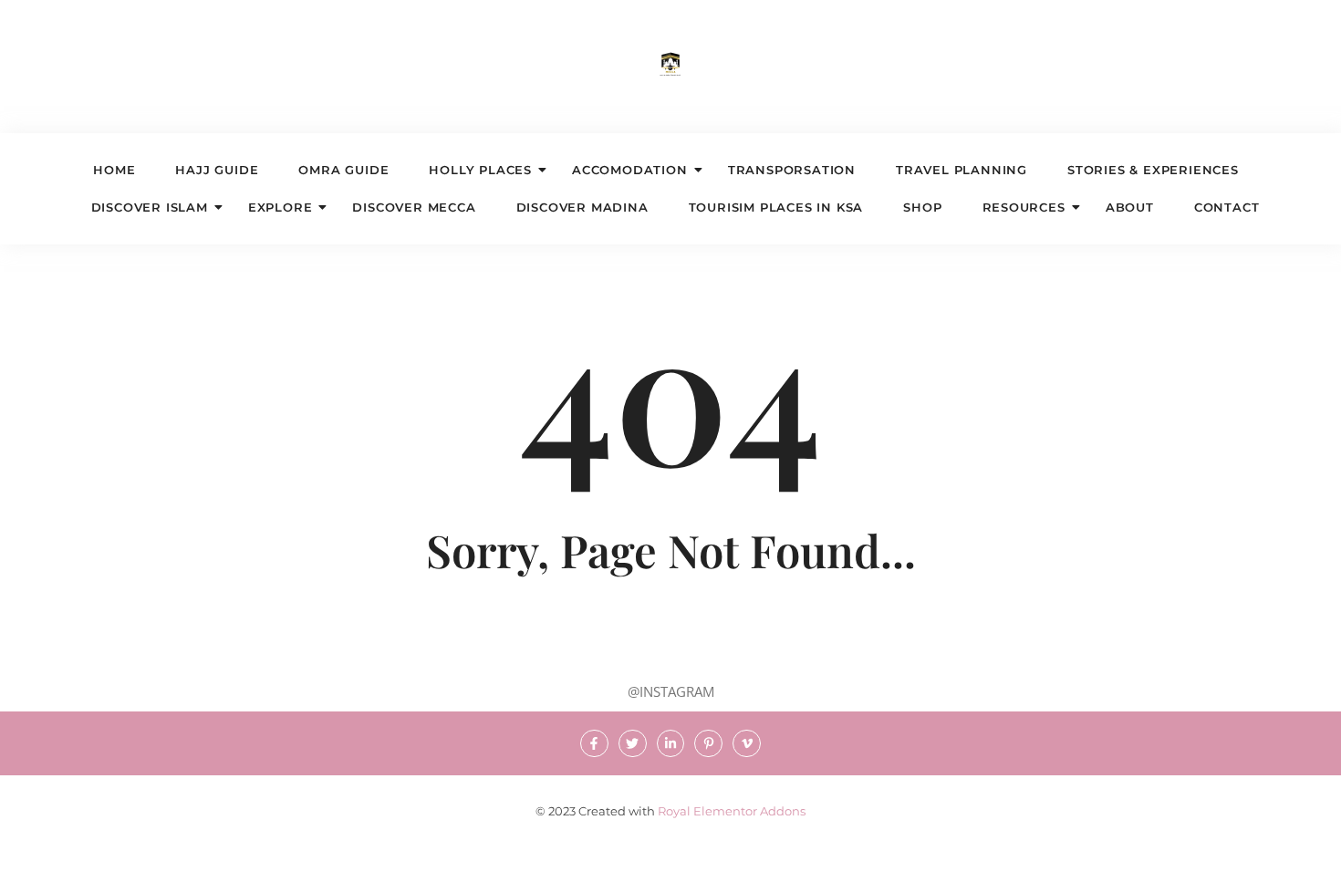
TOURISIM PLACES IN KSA (776, 207)
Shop (922, 207)
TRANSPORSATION (792, 169)
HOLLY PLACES (480, 169)
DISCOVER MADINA (582, 207)
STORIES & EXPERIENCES (1153, 169)
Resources (1024, 207)
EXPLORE (280, 207)
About (1130, 207)
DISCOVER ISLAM (149, 207)
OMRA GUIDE (343, 169)
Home (114, 169)
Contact (1227, 207)
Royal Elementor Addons (732, 811)
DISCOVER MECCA (413, 207)
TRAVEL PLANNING (961, 169)
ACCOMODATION (630, 169)
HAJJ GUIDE (216, 169)
